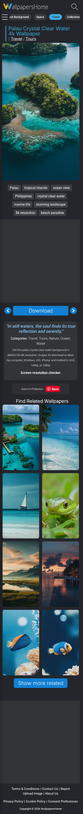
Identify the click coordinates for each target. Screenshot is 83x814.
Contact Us (50, 789)
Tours (31, 38)
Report (65, 789)
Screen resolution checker (41, 373)
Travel (55, 17)
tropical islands (35, 188)
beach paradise (52, 213)
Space (40, 17)
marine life (22, 204)
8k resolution (25, 213)
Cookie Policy (36, 801)
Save (55, 389)
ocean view (61, 188)
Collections (73, 17)
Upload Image (33, 793)
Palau (14, 188)
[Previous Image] (7, 310)
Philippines (23, 196)
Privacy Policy (13, 801)
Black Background (18, 17)
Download (41, 311)
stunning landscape (51, 204)
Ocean (65, 338)
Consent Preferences (63, 801)
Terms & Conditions (25, 789)
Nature (54, 338)
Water (40, 344)
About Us (51, 793)
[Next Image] (73, 310)
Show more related (40, 683)
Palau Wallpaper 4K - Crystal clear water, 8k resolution (25, 6)
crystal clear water (51, 196)
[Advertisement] (41, 260)
